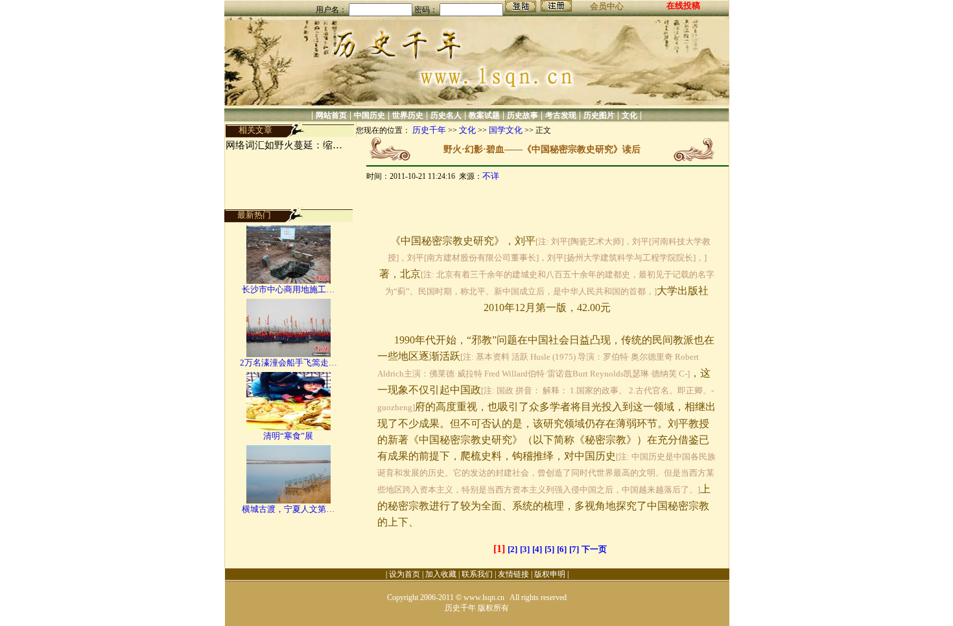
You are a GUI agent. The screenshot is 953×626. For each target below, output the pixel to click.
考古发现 (560, 115)
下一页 (594, 549)
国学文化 (506, 130)
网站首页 (331, 115)
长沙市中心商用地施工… (288, 289)
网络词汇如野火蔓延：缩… (284, 145)
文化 (629, 115)
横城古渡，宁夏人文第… (288, 509)
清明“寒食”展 (288, 436)
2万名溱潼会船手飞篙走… (288, 362)
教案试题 (484, 115)
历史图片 (599, 115)
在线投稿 (683, 5)
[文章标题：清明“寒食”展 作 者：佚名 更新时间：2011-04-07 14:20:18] (288, 427)
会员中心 (607, 6)
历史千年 (429, 130)
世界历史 (407, 115)
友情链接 (513, 574)
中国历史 (369, 115)
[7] (574, 549)
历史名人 (446, 115)
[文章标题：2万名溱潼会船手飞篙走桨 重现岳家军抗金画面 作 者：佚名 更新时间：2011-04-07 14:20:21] (288, 354)
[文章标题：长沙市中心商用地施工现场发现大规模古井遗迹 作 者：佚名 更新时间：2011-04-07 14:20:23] (288, 281)
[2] (512, 549)
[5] (549, 549)
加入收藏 (440, 574)
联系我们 (477, 574)
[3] (525, 549)
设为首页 (404, 574)
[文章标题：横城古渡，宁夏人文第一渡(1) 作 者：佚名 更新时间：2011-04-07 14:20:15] (288, 500)
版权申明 (549, 574)
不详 (490, 176)
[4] (537, 549)
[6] (562, 549)
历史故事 (522, 115)
